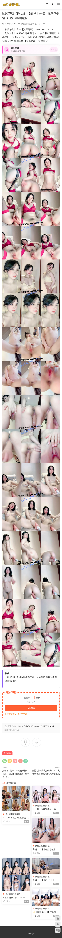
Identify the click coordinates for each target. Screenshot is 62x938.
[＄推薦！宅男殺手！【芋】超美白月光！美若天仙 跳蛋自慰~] (46, 794)
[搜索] (47, 4)
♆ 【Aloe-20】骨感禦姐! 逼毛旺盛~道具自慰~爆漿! (16, 817)
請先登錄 (31, 708)
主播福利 (7, 753)
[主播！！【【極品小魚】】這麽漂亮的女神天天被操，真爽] (46, 830)
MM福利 (31, 933)
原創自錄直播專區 (29, 23)
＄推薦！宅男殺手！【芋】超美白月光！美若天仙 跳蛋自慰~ (46, 809)
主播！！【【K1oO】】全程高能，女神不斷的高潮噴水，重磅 (45, 880)
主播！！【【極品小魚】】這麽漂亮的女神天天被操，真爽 (45, 849)
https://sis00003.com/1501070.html (36, 726)
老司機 (11, 4)
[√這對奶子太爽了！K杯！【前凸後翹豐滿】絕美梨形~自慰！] (16, 874)
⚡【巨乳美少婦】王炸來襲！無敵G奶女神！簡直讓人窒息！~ (45, 912)
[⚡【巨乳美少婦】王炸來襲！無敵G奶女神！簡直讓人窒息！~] (46, 897)
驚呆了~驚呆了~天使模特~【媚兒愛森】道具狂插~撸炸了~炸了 (15, 773)
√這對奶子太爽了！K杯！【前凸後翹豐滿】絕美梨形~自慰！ (15, 897)
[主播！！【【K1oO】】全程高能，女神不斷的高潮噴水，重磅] (46, 866)
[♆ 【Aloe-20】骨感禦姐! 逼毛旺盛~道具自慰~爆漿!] (16, 798)
